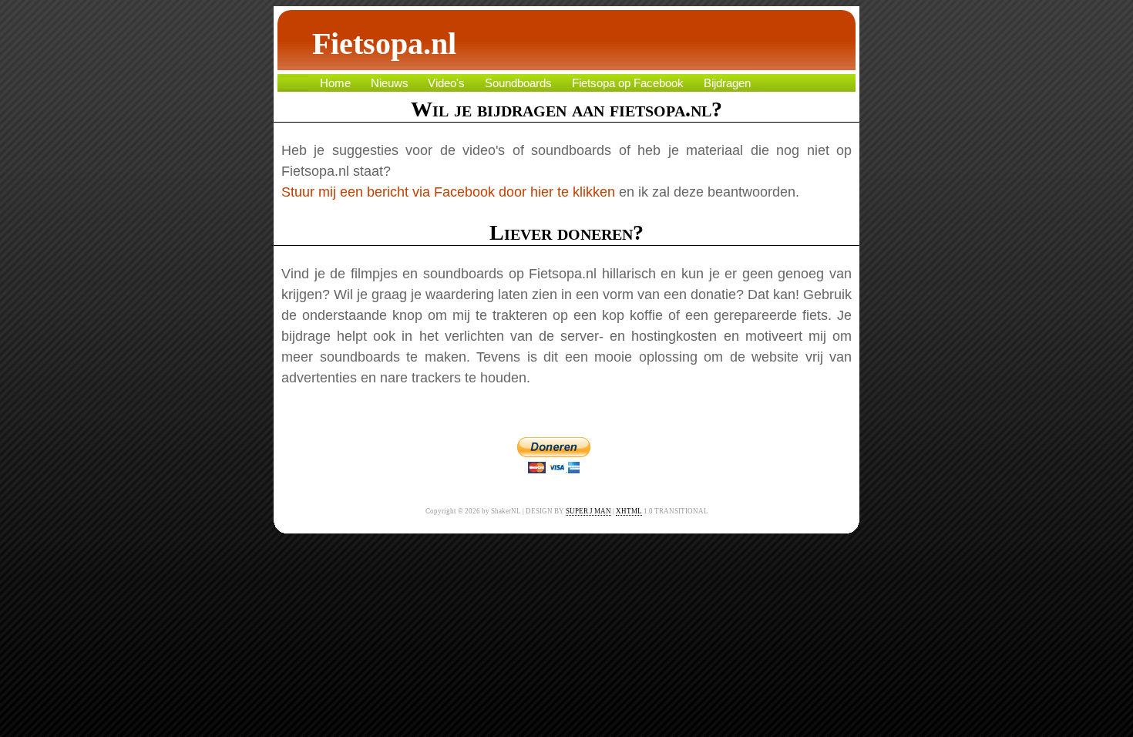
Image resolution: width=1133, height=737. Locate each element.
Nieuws (389, 83)
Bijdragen (727, 83)
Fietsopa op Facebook (628, 83)
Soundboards (518, 83)
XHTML (629, 511)
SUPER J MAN (588, 511)
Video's (446, 83)
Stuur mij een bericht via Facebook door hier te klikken (448, 192)
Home (335, 83)
